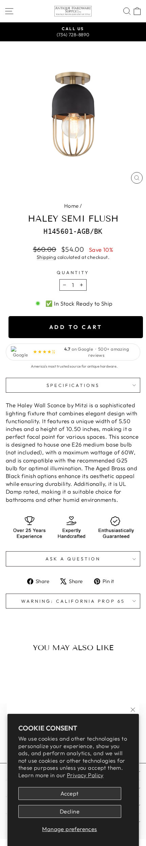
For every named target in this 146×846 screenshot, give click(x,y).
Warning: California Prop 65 (73, 601)
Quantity (73, 272)
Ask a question (73, 558)
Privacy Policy (85, 775)
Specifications (73, 385)
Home (71, 206)
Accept (69, 793)
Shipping (46, 257)
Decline (69, 811)
